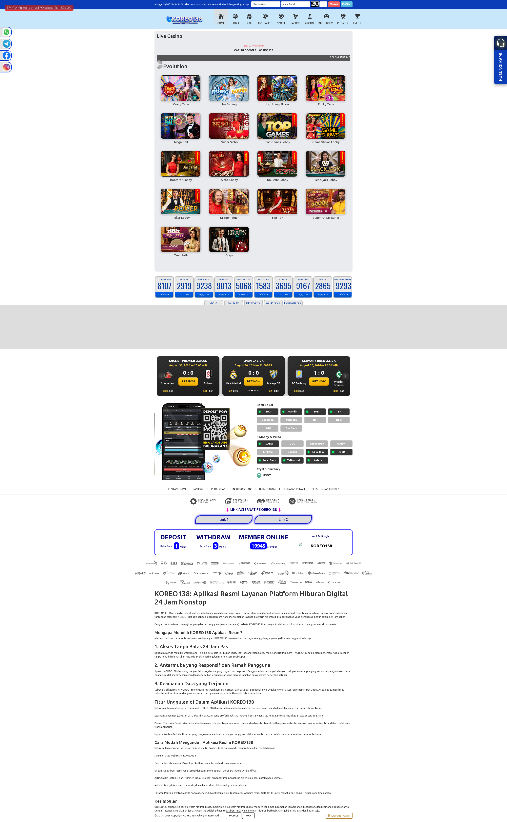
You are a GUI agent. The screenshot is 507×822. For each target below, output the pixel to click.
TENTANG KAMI (177, 489)
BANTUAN (198, 489)
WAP (248, 815)
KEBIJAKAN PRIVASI (294, 489)
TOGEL (235, 23)
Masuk (334, 4)
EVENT (357, 23)
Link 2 (283, 519)
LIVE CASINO (265, 23)
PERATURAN (218, 489)
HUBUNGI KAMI (267, 489)
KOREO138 (160, 613)
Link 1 (224, 519)
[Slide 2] (252, 390)
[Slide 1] (249, 390)
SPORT (281, 23)
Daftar (346, 4)
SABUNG (295, 23)
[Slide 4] (257, 390)
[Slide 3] (255, 390)
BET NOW (188, 381)
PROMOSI (343, 23)
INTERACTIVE (326, 23)
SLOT (250, 23)
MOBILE (233, 815)
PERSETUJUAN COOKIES (325, 489)
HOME (221, 23)
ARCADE (309, 23)
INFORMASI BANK (242, 489)
